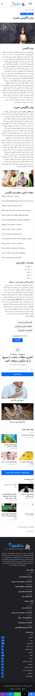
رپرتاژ (30, 658)
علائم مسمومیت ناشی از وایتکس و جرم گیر (10, 445)
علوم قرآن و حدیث (27, 670)
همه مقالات (29, 646)
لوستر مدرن (30, 531)
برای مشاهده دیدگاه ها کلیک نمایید (17, 473)
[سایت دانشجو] (17, 3)
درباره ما (12, 689)
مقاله (31, 655)
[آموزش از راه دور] (26, 507)
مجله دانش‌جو (28, 667)
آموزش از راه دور (29, 514)
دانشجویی (29, 643)
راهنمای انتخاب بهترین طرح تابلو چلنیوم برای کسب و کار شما (9, 516)
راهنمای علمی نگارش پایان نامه (26, 527)
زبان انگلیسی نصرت (24, 322)
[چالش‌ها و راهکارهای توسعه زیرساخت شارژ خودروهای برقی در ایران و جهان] (9, 488)
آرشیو (23, 689)
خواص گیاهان (28, 649)
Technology (29, 676)
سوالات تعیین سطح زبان (23, 326)
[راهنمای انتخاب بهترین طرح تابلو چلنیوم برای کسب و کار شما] (9, 507)
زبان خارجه (24, 14)
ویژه (31, 640)
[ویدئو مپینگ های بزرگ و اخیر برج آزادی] (26, 488)
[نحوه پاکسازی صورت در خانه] (9, 456)
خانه (31, 10)
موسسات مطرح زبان (24, 330)
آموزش (27, 10)
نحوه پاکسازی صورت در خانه (9, 462)
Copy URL (17, 340)
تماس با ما (18, 689)
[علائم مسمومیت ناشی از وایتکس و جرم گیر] (9, 438)
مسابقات (30, 673)
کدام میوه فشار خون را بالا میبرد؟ (27, 463)
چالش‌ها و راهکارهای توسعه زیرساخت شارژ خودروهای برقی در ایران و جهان (9, 496)
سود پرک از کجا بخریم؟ (27, 435)
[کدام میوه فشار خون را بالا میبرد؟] (26, 456)
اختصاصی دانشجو (27, 661)
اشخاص (30, 664)
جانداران (30, 652)
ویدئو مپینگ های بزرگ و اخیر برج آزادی (27, 495)
